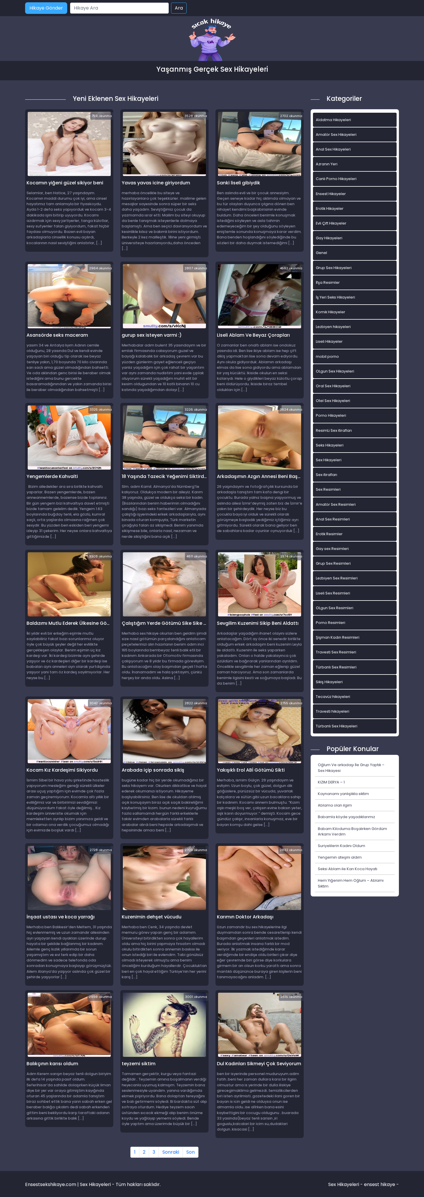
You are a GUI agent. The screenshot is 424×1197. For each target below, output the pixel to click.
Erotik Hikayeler (330, 208)
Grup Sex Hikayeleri (334, 267)
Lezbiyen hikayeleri (333, 326)
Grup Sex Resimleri (333, 563)
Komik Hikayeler (330, 312)
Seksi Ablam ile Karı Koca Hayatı (347, 868)
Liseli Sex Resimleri (333, 593)
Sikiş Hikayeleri (329, 681)
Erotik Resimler (329, 533)
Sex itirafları (326, 474)
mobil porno (327, 356)
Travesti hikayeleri (332, 711)
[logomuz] (212, 40)
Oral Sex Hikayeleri (333, 385)
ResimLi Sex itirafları (334, 430)
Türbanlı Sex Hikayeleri (336, 726)
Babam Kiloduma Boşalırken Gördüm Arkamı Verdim (352, 831)
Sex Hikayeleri (329, 459)
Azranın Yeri (326, 164)
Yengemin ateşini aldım (340, 857)
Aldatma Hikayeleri (333, 119)
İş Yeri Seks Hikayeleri (335, 297)
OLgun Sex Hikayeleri (335, 371)
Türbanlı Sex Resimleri (336, 667)
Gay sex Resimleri (332, 548)
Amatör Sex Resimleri (336, 504)
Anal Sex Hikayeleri (333, 149)
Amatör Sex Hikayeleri (336, 134)
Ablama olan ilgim (335, 805)
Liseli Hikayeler (329, 341)
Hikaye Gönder (46, 8)
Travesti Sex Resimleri (336, 652)
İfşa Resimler (328, 282)
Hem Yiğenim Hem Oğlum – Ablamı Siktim (351, 883)
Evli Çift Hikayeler (331, 223)
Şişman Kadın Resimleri (337, 637)
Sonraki (170, 1152)
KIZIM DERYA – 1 (331, 782)
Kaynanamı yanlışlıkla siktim (343, 793)
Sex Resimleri (328, 489)
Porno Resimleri (330, 622)
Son (190, 1152)
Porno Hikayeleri (331, 415)
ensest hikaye (379, 1184)
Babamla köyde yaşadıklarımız (346, 816)
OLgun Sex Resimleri (334, 607)
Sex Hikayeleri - (346, 1184)
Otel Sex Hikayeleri (333, 400)
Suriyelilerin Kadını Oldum (341, 845)
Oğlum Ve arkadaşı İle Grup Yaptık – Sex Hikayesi (351, 767)
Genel (321, 252)
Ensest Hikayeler (331, 193)
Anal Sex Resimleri (333, 519)
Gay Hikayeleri (329, 238)
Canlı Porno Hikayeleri (336, 178)
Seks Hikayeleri (330, 445)
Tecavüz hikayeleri (333, 696)
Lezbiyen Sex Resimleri (337, 578)
